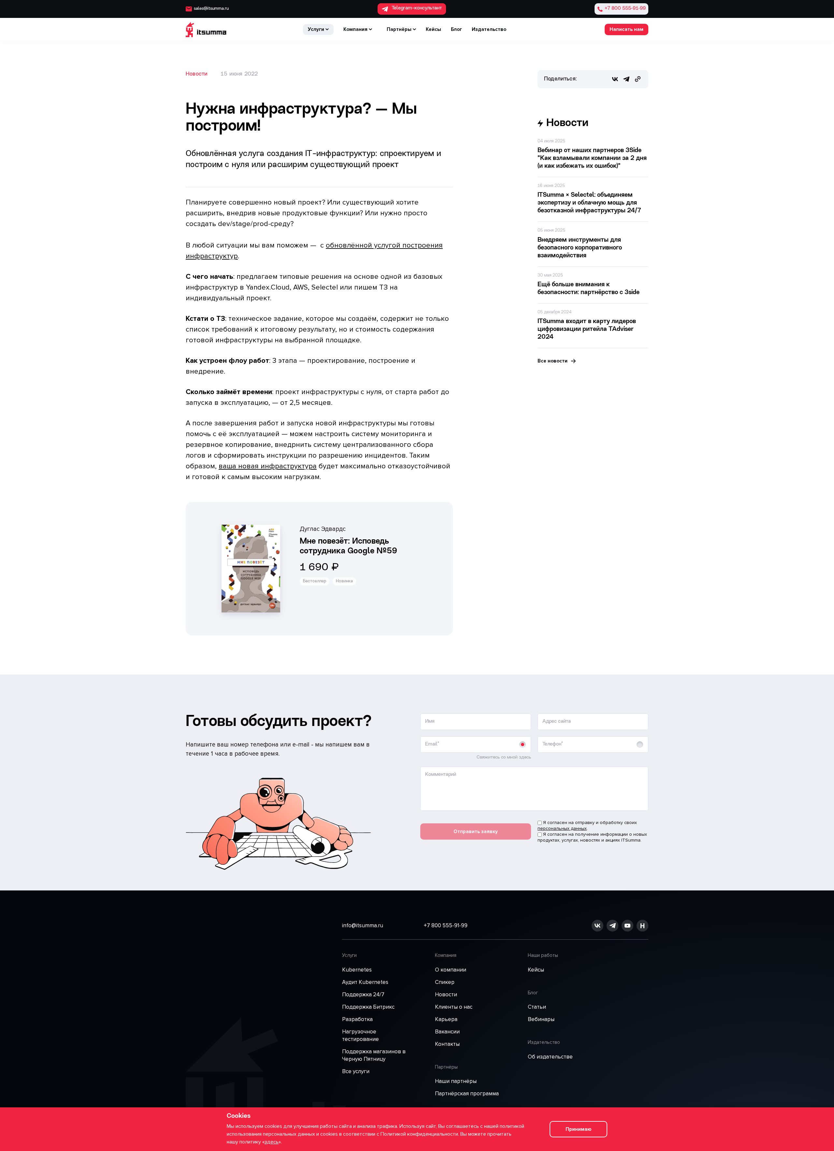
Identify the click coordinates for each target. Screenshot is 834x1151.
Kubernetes (357, 969)
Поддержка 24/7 (363, 994)
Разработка (357, 1019)
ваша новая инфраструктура (268, 466)
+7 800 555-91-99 (445, 925)
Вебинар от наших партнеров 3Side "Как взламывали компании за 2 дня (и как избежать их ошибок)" (592, 158)
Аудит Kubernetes (365, 982)
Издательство (489, 29)
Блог (456, 29)
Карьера (446, 1019)
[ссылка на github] (612, 925)
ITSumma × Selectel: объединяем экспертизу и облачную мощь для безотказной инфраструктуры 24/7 (589, 203)
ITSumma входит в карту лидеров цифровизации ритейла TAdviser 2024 (587, 329)
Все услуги (355, 1071)
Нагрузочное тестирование (360, 1035)
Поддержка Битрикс (368, 1006)
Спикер (444, 982)
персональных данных (562, 828)
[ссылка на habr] (642, 925)
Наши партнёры (456, 1081)
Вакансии (447, 1031)
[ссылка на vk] (597, 925)
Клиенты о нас (453, 1006)
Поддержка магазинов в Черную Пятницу (374, 1055)
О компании (450, 969)
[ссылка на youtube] (627, 925)
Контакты (447, 1044)
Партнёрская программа (467, 1093)
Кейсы (433, 29)
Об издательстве (550, 1056)
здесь (272, 1142)
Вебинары (541, 1019)
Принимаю (578, 1129)
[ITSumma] (206, 29)
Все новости (553, 361)
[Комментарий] (534, 809)
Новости (197, 74)
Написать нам (626, 29)
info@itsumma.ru (362, 925)
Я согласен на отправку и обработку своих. (587, 825)
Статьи (537, 1006)
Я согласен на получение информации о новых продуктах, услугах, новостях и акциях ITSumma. (592, 837)
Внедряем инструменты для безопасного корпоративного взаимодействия (580, 248)
